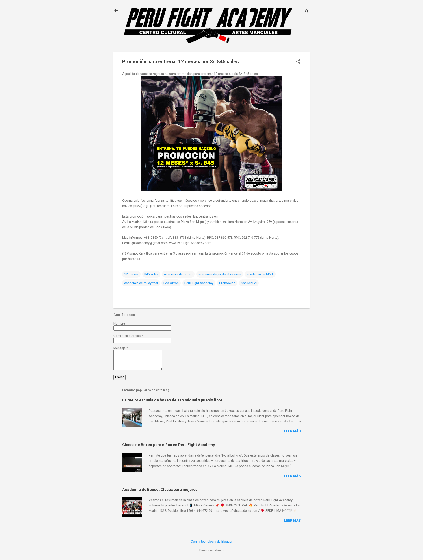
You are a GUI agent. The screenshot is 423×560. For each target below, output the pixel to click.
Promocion (227, 283)
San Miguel (249, 283)
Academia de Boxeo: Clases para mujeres (159, 489)
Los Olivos (171, 283)
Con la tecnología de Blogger (211, 541)
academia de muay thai (141, 283)
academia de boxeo (178, 274)
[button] (298, 62)
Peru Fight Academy (198, 283)
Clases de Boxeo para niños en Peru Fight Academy (168, 444)
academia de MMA (260, 274)
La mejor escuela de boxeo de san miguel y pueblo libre (172, 400)
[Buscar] (307, 12)
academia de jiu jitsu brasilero (219, 274)
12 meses (131, 274)
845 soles (151, 274)
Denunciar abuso (211, 550)
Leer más (292, 431)
